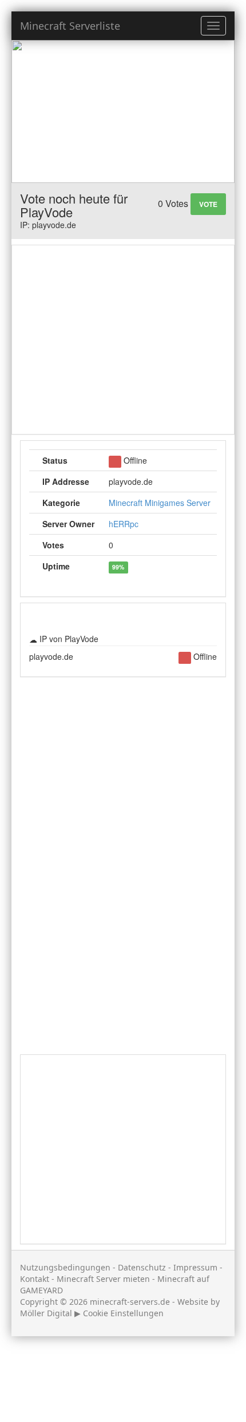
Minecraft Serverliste (70, 26)
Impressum (195, 1267)
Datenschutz (142, 1267)
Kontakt (34, 1278)
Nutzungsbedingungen (65, 1267)
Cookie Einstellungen (123, 1313)
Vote (208, 204)
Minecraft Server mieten (103, 1278)
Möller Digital (46, 1313)
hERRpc (123, 523)
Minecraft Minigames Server (160, 502)
